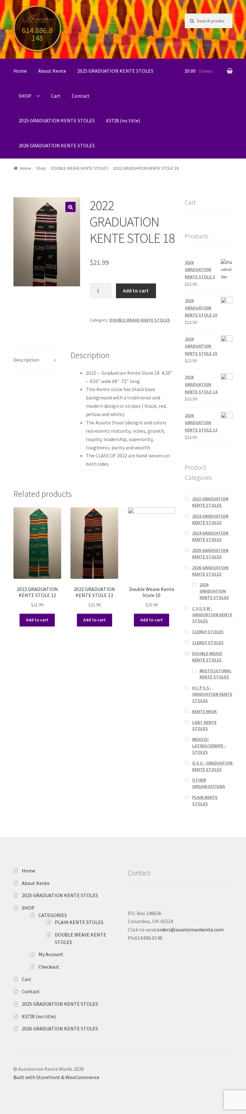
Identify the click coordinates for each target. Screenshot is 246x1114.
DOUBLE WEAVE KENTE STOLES (79, 168)
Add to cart (136, 290)
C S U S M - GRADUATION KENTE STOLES (212, 614)
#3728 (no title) (123, 120)
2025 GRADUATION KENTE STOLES (115, 71)
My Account (50, 954)
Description (26, 359)
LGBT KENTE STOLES (204, 725)
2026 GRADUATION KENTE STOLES (57, 145)
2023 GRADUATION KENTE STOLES (210, 519)
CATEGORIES (52, 915)
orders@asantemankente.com (190, 929)
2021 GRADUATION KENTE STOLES (210, 502)
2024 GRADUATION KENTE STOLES (210, 536)
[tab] (37, 360)
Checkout (48, 966)
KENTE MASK (204, 711)
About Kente (52, 71)
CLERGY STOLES (208, 632)
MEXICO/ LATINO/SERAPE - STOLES (209, 745)
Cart (56, 96)
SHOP (25, 96)
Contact (81, 96)
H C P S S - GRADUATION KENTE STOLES (212, 694)
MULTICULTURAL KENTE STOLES (216, 674)
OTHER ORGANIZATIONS (208, 783)
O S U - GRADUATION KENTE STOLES (212, 766)
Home (20, 71)
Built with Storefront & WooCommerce (56, 1077)
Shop (41, 168)
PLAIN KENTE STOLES (204, 800)
